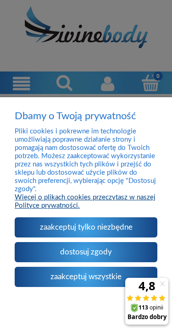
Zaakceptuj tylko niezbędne (86, 227)
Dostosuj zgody (86, 252)
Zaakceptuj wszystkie (86, 277)
